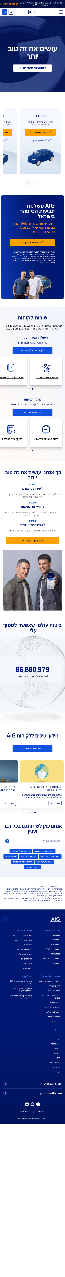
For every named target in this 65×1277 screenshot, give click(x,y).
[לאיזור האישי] (4, 12)
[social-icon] (38, 1104)
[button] (27, 179)
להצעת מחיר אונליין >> (9, 4)
